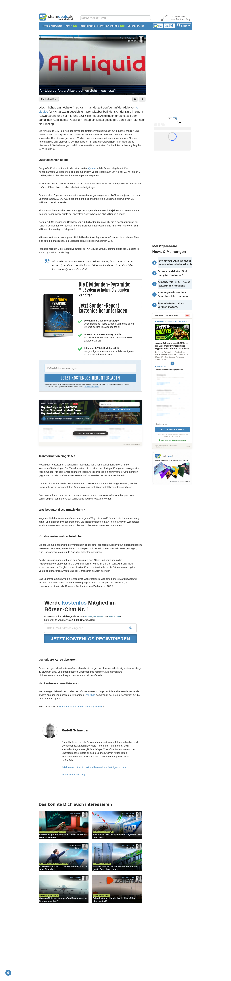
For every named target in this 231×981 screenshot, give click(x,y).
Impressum (126, 444)
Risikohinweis (135, 444)
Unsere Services (136, 25)
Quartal (92, 168)
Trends (68, 25)
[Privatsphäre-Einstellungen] (8, 973)
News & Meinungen (52, 25)
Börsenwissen (87, 25)
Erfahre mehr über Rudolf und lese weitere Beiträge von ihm (94, 767)
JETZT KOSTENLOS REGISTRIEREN (90, 638)
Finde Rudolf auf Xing (73, 774)
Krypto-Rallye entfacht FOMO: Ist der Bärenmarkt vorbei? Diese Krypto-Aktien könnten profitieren (61, 410)
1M (175, 119)
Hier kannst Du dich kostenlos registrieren (81, 706)
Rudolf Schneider (128, 38)
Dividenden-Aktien (48, 99)
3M (170, 119)
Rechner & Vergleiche (108, 25)
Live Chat (89, 695)
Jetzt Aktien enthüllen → (119, 410)
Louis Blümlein (75, 813)
